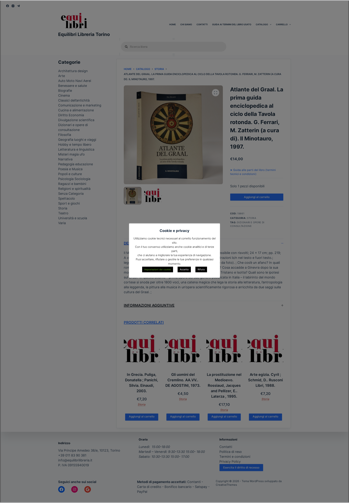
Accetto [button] (184, 269)
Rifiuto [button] (201, 269)
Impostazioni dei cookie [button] (157, 269)
